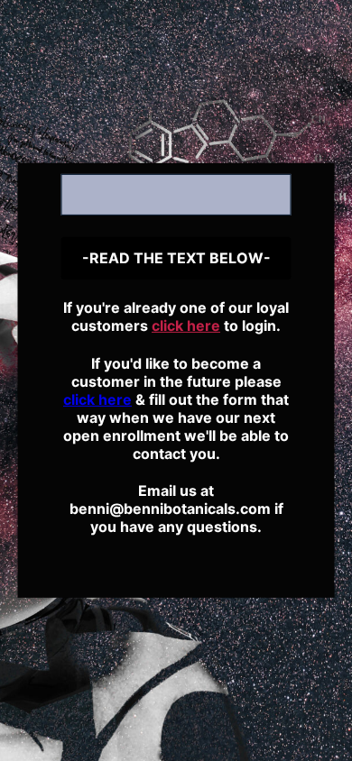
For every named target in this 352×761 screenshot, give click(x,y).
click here (186, 325)
